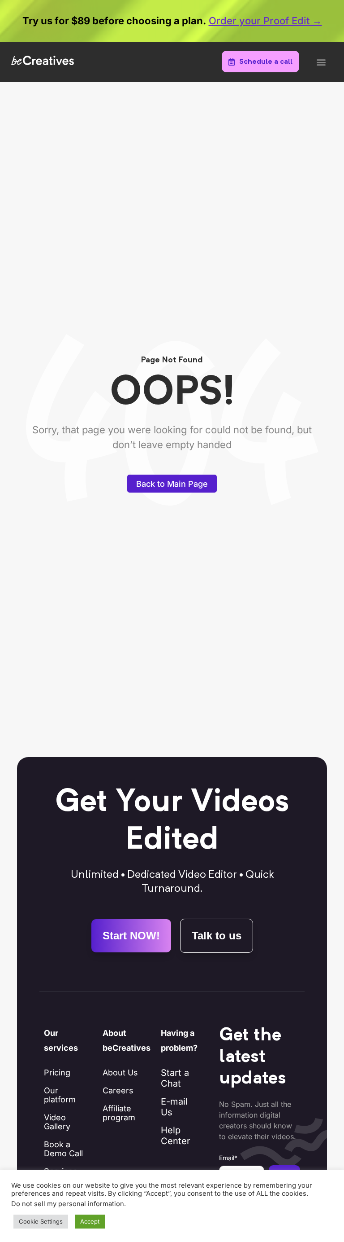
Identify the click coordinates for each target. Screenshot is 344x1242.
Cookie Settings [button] (41, 1221)
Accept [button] (89, 1221)
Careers (118, 1090)
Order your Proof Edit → (265, 20)
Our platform (60, 1095)
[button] (321, 62)
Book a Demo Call (63, 1149)
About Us (120, 1072)
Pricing (57, 1072)
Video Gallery (57, 1122)
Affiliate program (119, 1113)
